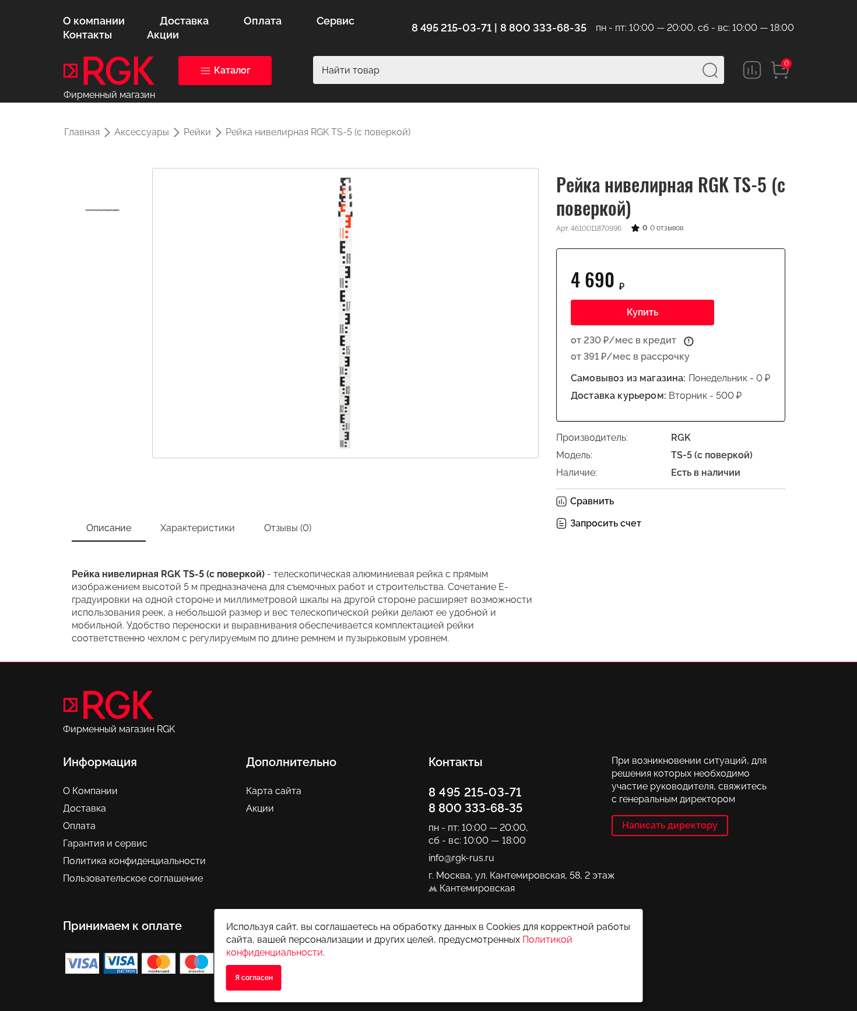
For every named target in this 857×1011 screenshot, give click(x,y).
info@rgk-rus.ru (461, 857)
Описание (108, 527)
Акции (260, 808)
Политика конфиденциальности (134, 860)
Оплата (79, 825)
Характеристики (197, 527)
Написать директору (670, 825)
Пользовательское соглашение (133, 878)
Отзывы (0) (287, 527)
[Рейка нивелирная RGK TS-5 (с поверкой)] (102, 210)
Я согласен (254, 978)
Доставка (84, 808)
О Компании (90, 790)
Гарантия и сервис (105, 843)
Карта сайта (273, 790)
